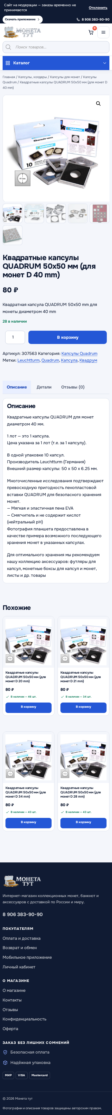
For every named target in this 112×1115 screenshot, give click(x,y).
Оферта (10, 1028)
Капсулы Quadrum (79, 353)
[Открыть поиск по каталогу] (56, 47)
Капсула (69, 360)
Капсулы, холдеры (32, 77)
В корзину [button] (28, 707)
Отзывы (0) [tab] (73, 387)
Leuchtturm (28, 360)
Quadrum (50, 360)
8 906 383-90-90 (23, 914)
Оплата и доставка (22, 938)
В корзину (67, 337)
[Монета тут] (22, 32)
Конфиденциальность (24, 1019)
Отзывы (10, 1009)
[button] (99, 104)
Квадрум (88, 360)
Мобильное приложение (27, 957)
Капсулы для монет (65, 77)
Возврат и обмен (20, 947)
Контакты (12, 1000)
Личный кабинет (19, 967)
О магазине (14, 990)
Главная (9, 77)
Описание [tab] (17, 387)
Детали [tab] (44, 387)
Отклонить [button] (98, 7)
